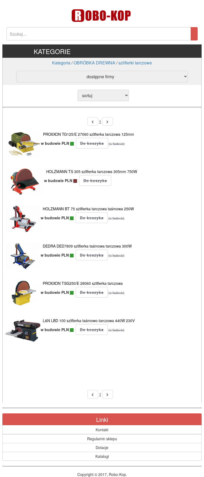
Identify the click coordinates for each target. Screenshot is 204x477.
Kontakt (102, 429)
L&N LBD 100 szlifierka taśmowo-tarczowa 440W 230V (89, 320)
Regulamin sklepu (102, 438)
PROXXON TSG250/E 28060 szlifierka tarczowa (83, 283)
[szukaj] (194, 33)
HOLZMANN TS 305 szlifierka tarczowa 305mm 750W (91, 171)
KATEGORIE (52, 51)
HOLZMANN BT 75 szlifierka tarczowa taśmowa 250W (88, 208)
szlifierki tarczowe (135, 63)
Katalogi (102, 456)
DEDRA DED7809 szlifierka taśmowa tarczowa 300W (87, 246)
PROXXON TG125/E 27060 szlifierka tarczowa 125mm (88, 134)
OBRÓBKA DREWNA (94, 63)
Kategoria (61, 63)
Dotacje (102, 447)
